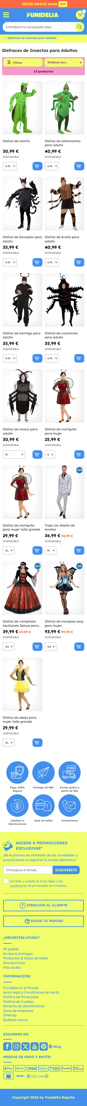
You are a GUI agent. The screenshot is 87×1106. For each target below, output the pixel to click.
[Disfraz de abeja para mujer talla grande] (22, 684)
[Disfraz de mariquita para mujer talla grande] (22, 492)
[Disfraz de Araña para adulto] (64, 204)
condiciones (18, 886)
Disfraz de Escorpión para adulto (22, 239)
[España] (7, 1047)
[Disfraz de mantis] (22, 108)
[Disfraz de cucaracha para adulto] (64, 300)
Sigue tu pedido (46, 921)
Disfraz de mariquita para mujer (60, 431)
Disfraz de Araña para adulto (62, 239)
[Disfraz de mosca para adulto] (22, 396)
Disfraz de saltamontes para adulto (62, 143)
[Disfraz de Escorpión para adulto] (22, 204)
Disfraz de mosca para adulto (20, 431)
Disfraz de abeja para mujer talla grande (19, 720)
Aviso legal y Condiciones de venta (31, 992)
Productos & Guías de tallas (25, 958)
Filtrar (17, 63)
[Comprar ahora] (37, 166)
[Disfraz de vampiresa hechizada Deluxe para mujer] (22, 588)
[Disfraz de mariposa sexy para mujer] (64, 588)
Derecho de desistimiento (23, 1006)
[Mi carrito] (80, 14)
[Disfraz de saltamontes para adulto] (64, 108)
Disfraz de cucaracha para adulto (61, 335)
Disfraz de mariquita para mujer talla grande (21, 527)
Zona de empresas (18, 1011)
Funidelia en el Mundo (21, 988)
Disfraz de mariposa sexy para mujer (64, 623)
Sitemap (10, 1015)
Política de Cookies (18, 1001)
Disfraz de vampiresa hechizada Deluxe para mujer (20, 623)
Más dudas (12, 967)
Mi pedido (11, 949)
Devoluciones (14, 963)
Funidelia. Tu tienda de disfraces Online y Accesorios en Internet (42, 15)
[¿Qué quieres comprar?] (6, 15)
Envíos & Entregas (18, 954)
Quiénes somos (15, 1020)
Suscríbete (66, 870)
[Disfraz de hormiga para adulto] (22, 300)
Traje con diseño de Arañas (60, 527)
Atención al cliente (46, 905)
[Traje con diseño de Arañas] (64, 492)
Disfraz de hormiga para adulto (22, 335)
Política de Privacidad (20, 997)
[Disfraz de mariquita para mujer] (64, 396)
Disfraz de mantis (16, 141)
